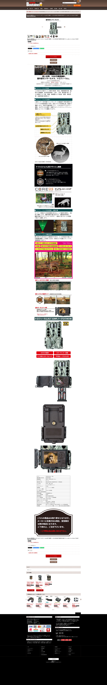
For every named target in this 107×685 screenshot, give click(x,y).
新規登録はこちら (70, 5)
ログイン (64, 5)
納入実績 (70, 651)
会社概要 (70, 648)
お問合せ (70, 654)
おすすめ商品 (43, 651)
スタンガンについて (57, 648)
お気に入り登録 (53, 62)
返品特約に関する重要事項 (33, 53)
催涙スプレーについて (58, 651)
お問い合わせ (53, 59)
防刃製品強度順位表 (44, 654)
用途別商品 (42, 648)
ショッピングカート (30, 648)
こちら (35, 637)
